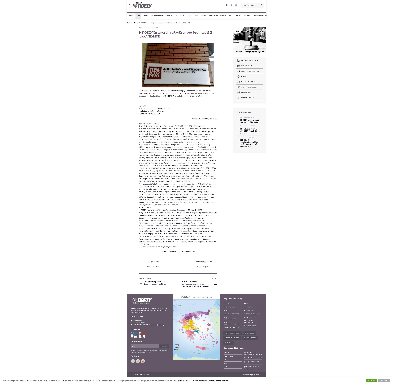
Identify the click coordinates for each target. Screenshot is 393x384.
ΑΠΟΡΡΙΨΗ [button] (384, 381)
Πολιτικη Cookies (251, 326)
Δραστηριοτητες (248, 98)
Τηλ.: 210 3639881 (140, 325)
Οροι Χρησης (249, 317)
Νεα (138, 16)
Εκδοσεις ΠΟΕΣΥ (260, 16)
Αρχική (129, 23)
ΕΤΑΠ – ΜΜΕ (228, 356)
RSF (252, 367)
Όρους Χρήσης (176, 381)
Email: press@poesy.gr (156, 325)
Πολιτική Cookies (214, 381)
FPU (253, 358)
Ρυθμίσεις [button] (226, 381)
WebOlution (255, 375)
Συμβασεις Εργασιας (232, 327)
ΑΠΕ (225, 363)
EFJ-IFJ (246, 303)
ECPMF (253, 353)
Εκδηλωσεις (246, 92)
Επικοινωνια (249, 310)
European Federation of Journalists (134, 335)
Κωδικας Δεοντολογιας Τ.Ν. (231, 323)
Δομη (203, 16)
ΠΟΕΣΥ (140, 6)
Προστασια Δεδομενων (248, 321)
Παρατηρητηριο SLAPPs (251, 71)
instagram (231, 5)
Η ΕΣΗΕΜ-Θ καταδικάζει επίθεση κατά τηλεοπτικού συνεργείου (249, 143)
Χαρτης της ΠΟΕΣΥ (249, 87)
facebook (226, 5)
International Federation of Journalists (142, 335)
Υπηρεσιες (233, 16)
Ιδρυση (145, 16)
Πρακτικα (247, 16)
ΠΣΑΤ (226, 360)
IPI (251, 362)
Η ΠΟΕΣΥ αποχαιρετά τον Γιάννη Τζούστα (249, 121)
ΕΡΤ (225, 367)
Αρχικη (131, 16)
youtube (235, 5)
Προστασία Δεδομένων (194, 381)
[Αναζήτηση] (261, 5)
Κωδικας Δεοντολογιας (251, 61)
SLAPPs (179, 16)
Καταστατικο (192, 16)
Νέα (135, 23)
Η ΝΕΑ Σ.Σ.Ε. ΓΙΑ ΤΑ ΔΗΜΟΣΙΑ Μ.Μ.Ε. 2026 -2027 (249, 131)
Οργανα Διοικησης (248, 82)
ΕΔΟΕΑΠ (227, 353)
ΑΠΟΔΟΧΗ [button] (371, 381)
